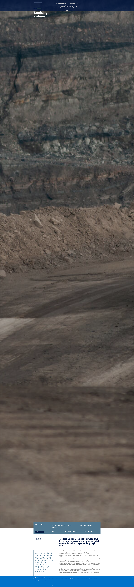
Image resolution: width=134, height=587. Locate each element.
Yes (66, 10)
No (67, 10)
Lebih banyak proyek (39, 531)
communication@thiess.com (51, 585)
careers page (50, 580)
